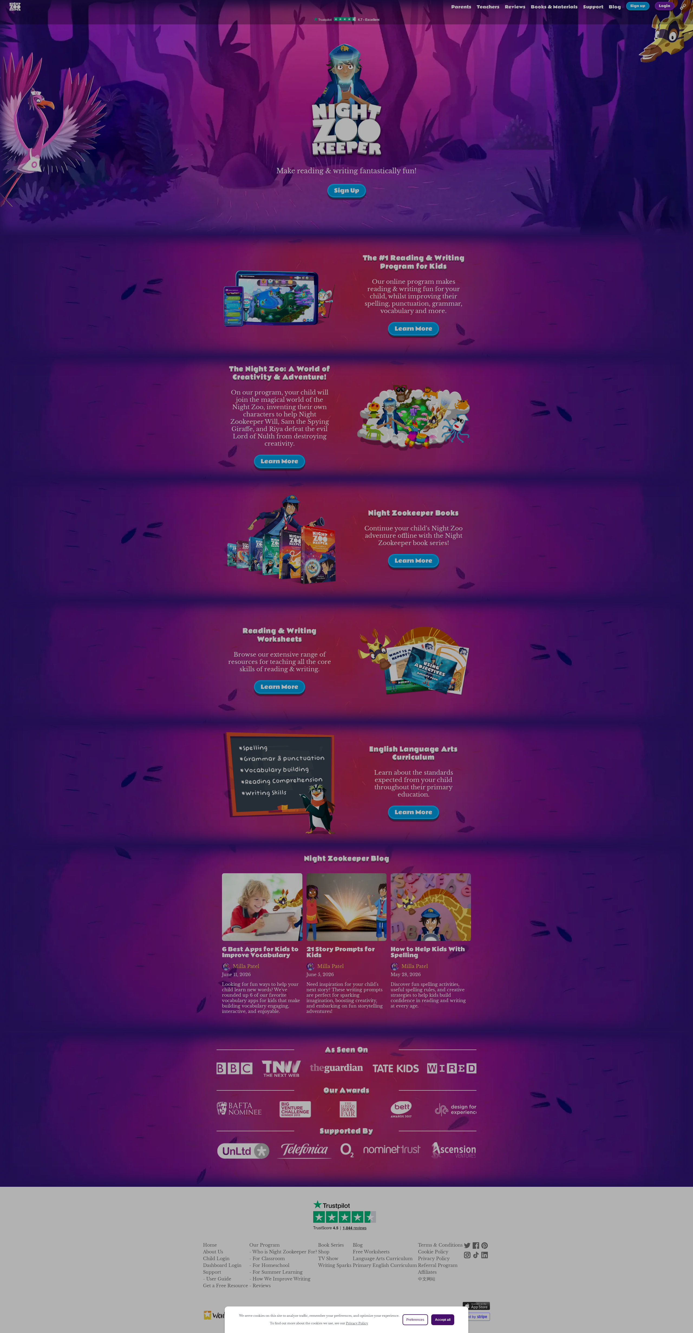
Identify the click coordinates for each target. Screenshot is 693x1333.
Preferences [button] (415, 1320)
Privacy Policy (357, 1323)
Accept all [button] (442, 1320)
